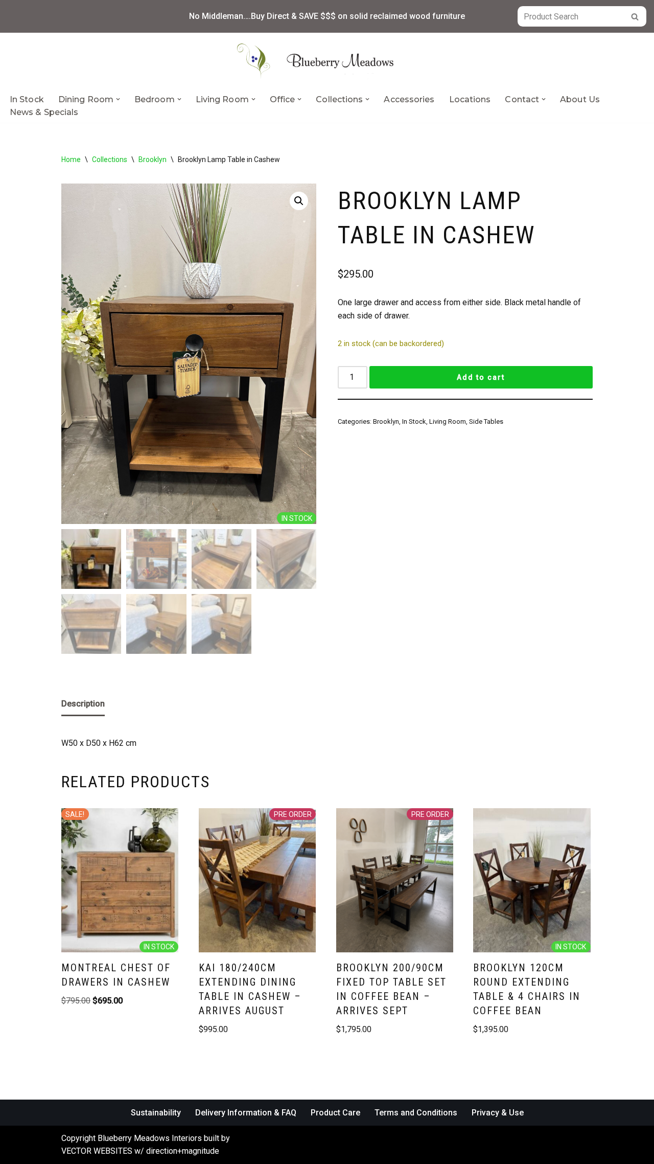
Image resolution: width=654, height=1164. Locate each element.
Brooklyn (152, 159)
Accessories (409, 99)
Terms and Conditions (416, 1112)
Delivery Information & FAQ (245, 1112)
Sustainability (156, 1112)
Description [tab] (83, 704)
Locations (470, 99)
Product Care (335, 1112)
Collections (109, 159)
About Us (580, 99)
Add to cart (481, 377)
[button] (118, 99)
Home (71, 159)
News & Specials (44, 112)
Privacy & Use (498, 1112)
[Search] (634, 16)
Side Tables (486, 421)
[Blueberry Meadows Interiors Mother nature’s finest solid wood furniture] (327, 61)
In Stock (27, 99)
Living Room (447, 421)
